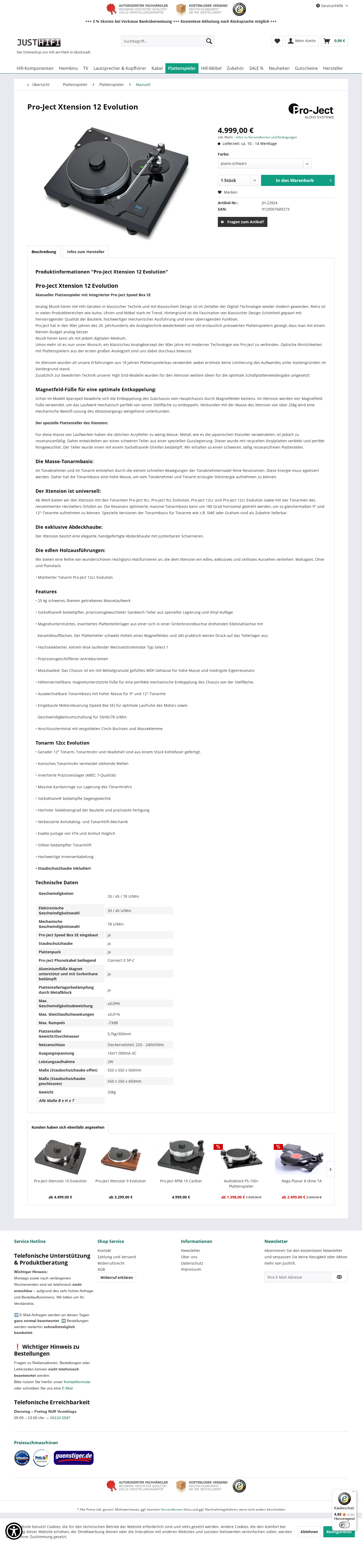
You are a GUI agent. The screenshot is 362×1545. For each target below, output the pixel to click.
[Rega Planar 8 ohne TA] (301, 1157)
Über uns (189, 1256)
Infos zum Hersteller (85, 251)
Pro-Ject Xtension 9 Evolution (120, 1180)
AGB (101, 1269)
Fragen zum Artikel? (245, 221)
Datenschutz (192, 1263)
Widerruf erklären (116, 1277)
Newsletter (190, 1250)
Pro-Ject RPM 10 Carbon (181, 1180)
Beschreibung (44, 251)
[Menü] (353, 1492)
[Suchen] (209, 41)
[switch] (344, 1525)
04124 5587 (60, 1418)
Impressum (191, 1269)
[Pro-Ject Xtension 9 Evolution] (120, 1157)
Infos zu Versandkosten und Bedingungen (266, 137)
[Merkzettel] (277, 41)
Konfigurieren (339, 1531)
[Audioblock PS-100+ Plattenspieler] (241, 1157)
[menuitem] (168, 41)
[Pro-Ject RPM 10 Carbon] (181, 1157)
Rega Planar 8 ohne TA (302, 1180)
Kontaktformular (77, 1382)
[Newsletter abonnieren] (339, 1277)
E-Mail (67, 1388)
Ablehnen (309, 1531)
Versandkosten (172, 1509)
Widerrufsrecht (111, 1263)
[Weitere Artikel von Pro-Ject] (311, 112)
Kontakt (104, 1250)
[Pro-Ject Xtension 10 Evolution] (60, 1157)
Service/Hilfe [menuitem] (332, 5)
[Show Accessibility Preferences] (14, 1531)
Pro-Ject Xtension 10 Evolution (60, 1180)
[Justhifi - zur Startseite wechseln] (39, 42)
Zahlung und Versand (117, 1256)
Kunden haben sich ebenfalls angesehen (68, 1127)
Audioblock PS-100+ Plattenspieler (241, 1183)
